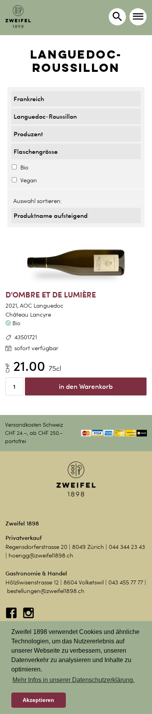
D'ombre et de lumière (50, 294)
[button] (138, 16)
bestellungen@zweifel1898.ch (46, 591)
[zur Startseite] (18, 16)
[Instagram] (28, 616)
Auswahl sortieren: (37, 201)
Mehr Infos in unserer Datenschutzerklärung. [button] (73, 680)
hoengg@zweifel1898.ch (41, 555)
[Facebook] (12, 616)
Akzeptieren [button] (38, 700)
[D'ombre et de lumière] (76, 262)
